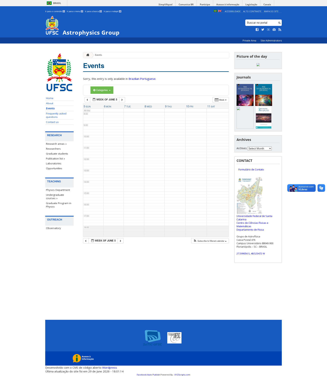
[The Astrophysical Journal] (245, 105)
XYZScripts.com (182, 374)
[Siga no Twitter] (262, 29)
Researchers (53, 148)
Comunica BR (186, 4)
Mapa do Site (271, 11)
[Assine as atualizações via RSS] (279, 29)
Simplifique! (165, 4)
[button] (209, 240)
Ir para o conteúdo (54, 11)
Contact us (52, 122)
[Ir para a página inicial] (86, 55)
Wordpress (109, 367)
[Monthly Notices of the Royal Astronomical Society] (245, 127)
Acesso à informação (227, 4)
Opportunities (54, 168)
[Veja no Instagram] (274, 29)
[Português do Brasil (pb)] (215, 11)
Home (49, 98)
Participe (205, 4)
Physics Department (58, 190)
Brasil (57, 3)
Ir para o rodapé (112, 11)
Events (50, 108)
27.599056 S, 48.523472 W (251, 253)
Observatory (53, 228)
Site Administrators (271, 40)
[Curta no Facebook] (257, 29)
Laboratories (53, 163)
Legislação (251, 4)
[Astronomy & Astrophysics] (263, 127)
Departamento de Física (250, 229)
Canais (267, 4)
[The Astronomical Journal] (263, 105)
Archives (242, 148)
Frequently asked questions (56, 115)
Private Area (250, 40)
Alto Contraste (252, 11)
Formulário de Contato (251, 169)
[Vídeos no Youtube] (268, 29)
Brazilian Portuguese (142, 79)
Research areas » (56, 143)
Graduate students (57, 153)
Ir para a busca (93, 11)
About (49, 103)
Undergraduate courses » (55, 196)
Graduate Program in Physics (58, 204)
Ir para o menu (75, 11)
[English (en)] (219, 11)
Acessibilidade (233, 11)
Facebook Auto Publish (148, 374)
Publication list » (55, 158)
